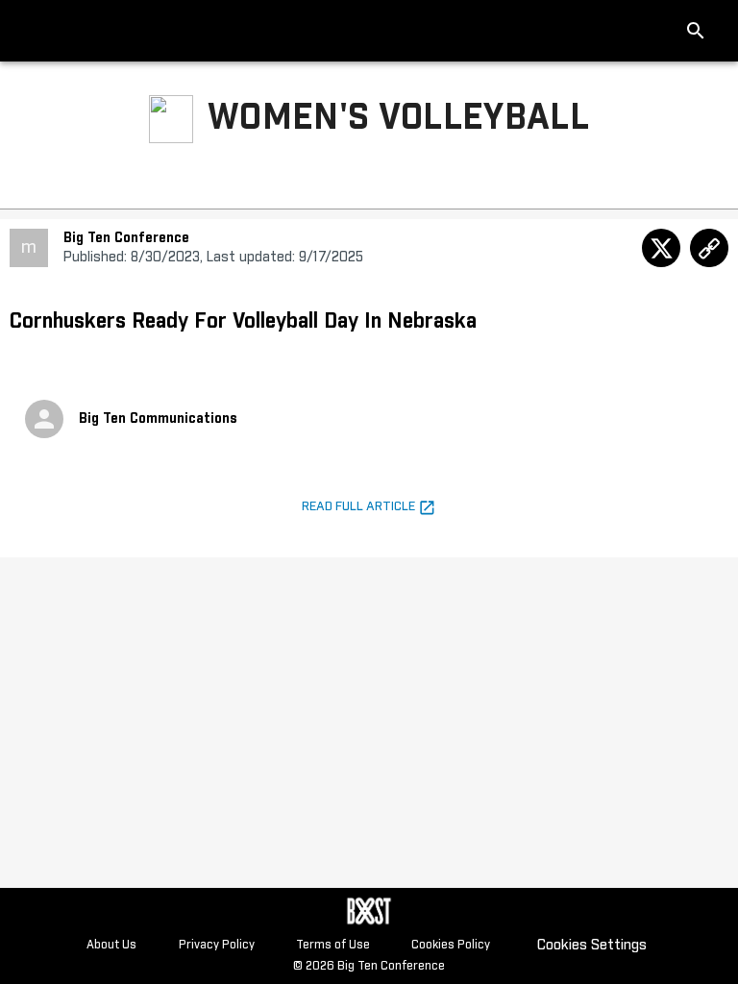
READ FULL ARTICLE (360, 507)
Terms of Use (333, 945)
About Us (111, 945)
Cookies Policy (450, 945)
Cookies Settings (592, 945)
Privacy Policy (217, 945)
